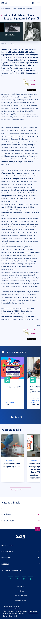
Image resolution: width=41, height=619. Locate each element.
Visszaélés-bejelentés (20, 596)
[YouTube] (30, 578)
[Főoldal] (4, 2)
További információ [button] (10, 616)
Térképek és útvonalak (9, 570)
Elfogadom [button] (33, 611)
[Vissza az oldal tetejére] (37, 529)
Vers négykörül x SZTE (12, 387)
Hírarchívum (21, 8)
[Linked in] (10, 578)
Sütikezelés (20, 586)
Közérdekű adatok (20, 600)
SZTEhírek (14, 8)
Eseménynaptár (17, 417)
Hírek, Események (5, 8)
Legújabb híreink (9, 460)
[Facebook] (17, 578)
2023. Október (28, 8)
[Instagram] (24, 578)
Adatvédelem (20, 591)
